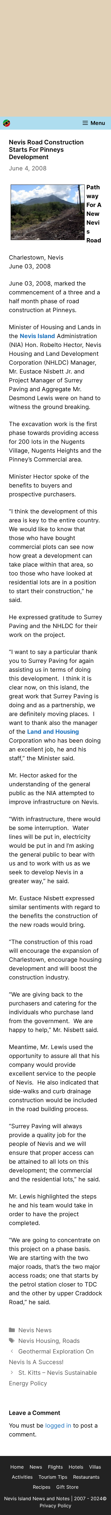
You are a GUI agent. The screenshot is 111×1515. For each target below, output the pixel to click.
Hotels (76, 1467)
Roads (71, 1340)
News (36, 1467)
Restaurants (86, 1477)
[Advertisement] (55, 58)
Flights (55, 1467)
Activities (22, 1477)
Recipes (41, 1487)
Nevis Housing (38, 1340)
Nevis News (35, 1330)
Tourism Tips (52, 1477)
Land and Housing (53, 731)
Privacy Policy (55, 1506)
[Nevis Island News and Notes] (6, 123)
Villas (95, 1467)
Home (17, 1467)
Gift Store (67, 1487)
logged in (58, 1425)
